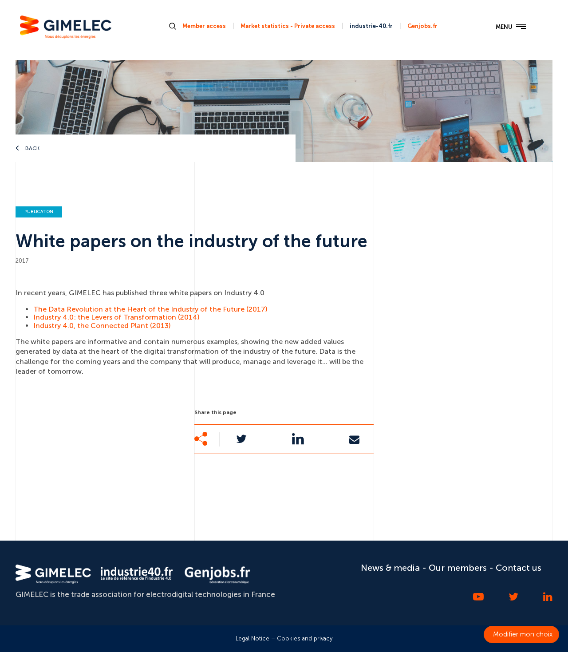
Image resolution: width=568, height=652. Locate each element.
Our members (458, 567)
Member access (204, 26)
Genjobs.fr (422, 26)
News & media (390, 567)
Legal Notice (252, 638)
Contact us (518, 567)
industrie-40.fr (371, 26)
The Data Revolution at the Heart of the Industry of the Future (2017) (150, 309)
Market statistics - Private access (288, 26)
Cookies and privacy (304, 638)
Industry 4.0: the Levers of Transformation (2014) (116, 317)
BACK (31, 148)
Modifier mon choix (522, 634)
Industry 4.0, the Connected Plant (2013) (102, 325)
